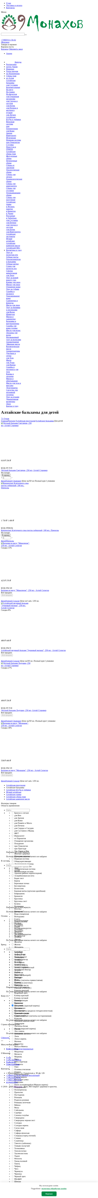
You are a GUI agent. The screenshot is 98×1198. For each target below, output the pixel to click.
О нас (8, 3)
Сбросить (5, 1038)
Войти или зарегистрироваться (19, 1049)
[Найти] (26, 34)
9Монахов (17, 1087)
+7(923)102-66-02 (13, 1078)
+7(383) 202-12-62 (14, 1080)
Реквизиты (11, 1062)
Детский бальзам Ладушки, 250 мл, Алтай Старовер (23, 710)
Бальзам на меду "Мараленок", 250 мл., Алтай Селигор (25, 590)
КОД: (3, 468)
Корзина (4, 49)
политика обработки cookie (53, 1189)
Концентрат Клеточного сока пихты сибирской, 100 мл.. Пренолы (30, 530)
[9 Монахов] (42, 32)
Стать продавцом (13, 1060)
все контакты (12, 1082)
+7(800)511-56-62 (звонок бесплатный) (23, 1075)
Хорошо (49, 1194)
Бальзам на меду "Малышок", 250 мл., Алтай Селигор (24, 770)
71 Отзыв (5, 419)
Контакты (10, 8)
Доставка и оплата (14, 5)
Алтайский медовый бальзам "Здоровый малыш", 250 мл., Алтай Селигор (33, 650)
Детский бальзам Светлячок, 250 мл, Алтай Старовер (24, 470)
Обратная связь (12, 1064)
